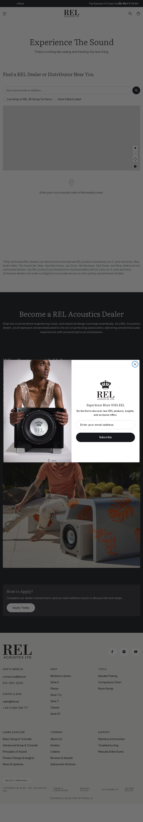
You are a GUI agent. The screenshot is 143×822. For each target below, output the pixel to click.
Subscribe (105, 437)
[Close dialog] (135, 364)
